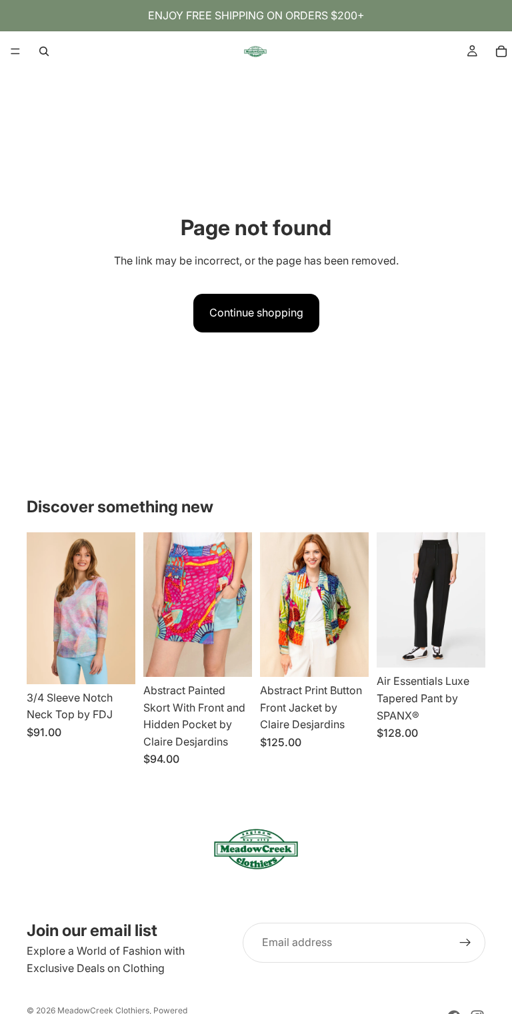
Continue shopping (256, 312)
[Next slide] (120, 608)
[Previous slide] (41, 608)
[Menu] (15, 51)
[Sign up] (465, 943)
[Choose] (115, 664)
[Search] (44, 51)
